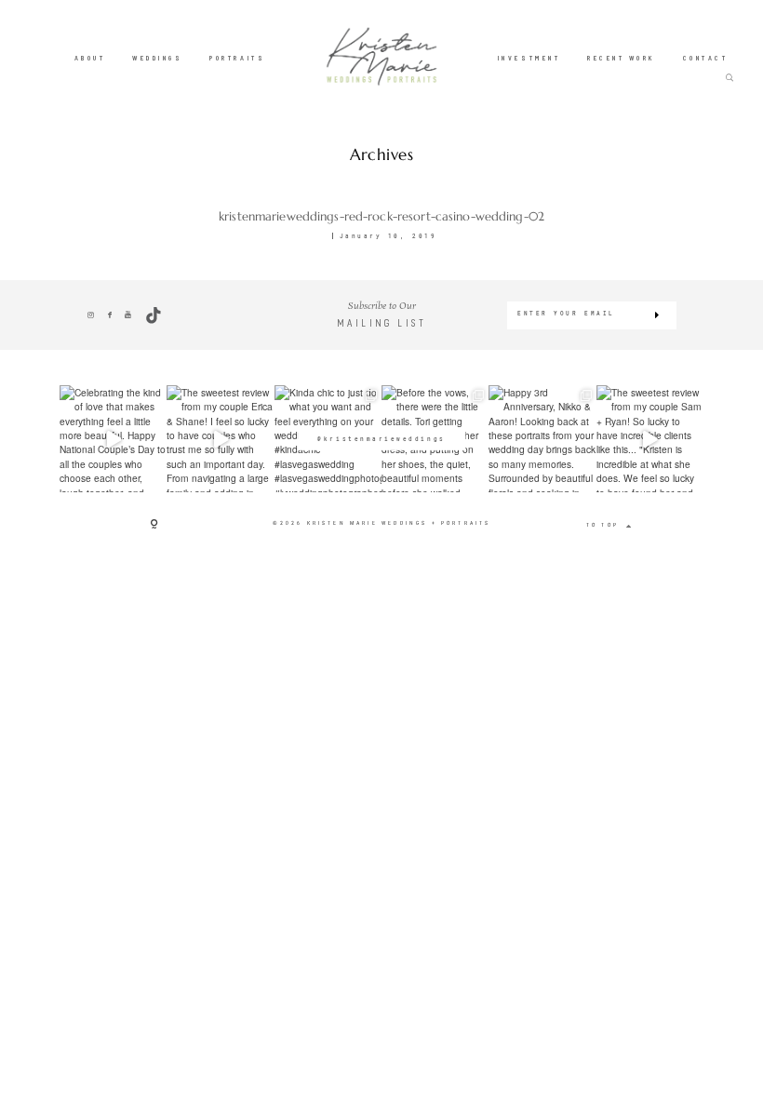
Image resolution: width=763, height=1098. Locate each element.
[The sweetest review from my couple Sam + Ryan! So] (649, 438)
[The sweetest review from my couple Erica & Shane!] (220, 438)
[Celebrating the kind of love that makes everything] (113, 438)
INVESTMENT (529, 56)
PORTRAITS (237, 56)
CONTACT (706, 56)
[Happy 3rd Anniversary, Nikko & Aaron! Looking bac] (542, 438)
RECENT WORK (621, 56)
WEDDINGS (157, 56)
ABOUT (90, 56)
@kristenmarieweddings (381, 438)
